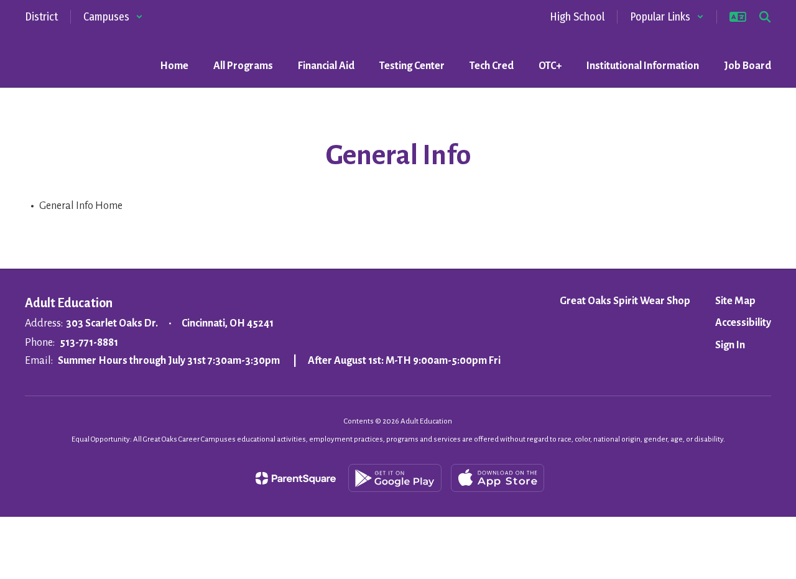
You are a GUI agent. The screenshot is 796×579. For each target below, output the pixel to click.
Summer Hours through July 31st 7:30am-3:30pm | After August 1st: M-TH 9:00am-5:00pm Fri (279, 360)
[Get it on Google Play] (395, 478)
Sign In (730, 345)
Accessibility (743, 322)
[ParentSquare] (295, 478)
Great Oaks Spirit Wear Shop (625, 301)
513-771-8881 (89, 342)
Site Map (735, 301)
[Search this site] (765, 17)
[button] (113, 17)
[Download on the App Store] (497, 478)
